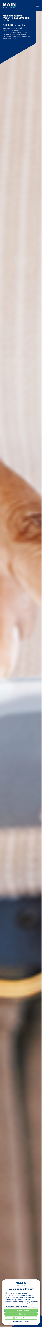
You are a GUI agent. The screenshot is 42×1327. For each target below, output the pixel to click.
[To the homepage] (9, 5)
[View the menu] (37, 5)
